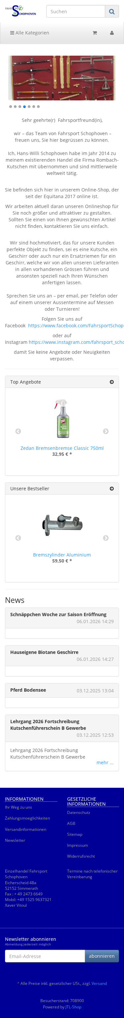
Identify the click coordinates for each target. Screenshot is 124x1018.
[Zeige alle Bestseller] (112, 488)
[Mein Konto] (112, 33)
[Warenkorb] (95, 33)
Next (106, 432)
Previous (18, 432)
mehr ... (105, 762)
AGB (71, 823)
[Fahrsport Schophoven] (20, 11)
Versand (99, 983)
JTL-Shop (73, 1007)
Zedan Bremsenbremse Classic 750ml (62, 448)
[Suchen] (112, 11)
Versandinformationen (25, 829)
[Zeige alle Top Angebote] (112, 381)
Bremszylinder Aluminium (62, 555)
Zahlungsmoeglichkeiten (27, 818)
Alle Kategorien (31, 32)
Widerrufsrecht (81, 856)
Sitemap (74, 834)
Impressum (77, 845)
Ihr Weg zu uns (18, 807)
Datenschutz (78, 812)
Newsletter (15, 840)
